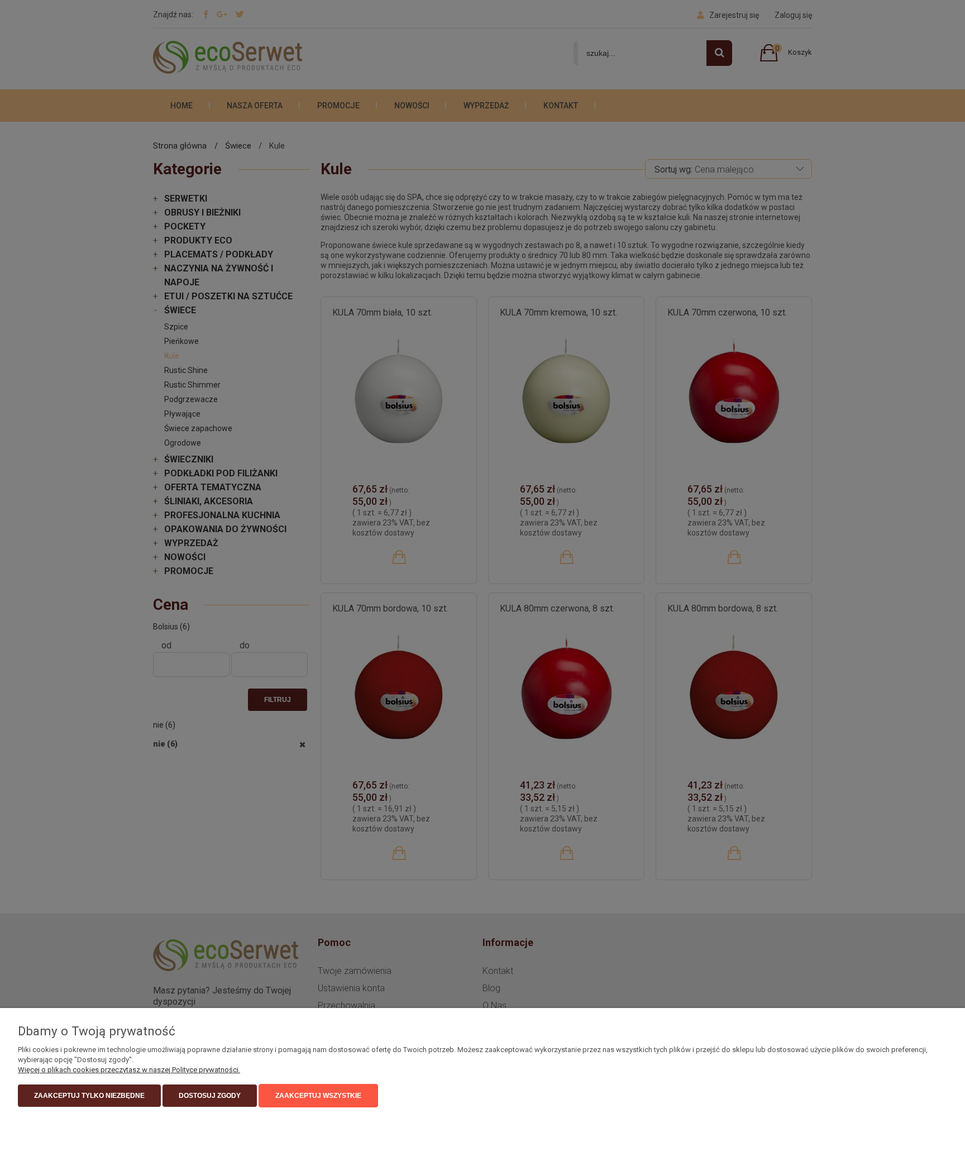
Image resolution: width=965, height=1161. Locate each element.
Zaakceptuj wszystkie (318, 1096)
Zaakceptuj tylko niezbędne (89, 1096)
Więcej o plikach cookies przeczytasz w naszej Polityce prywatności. (129, 1070)
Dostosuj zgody (210, 1096)
